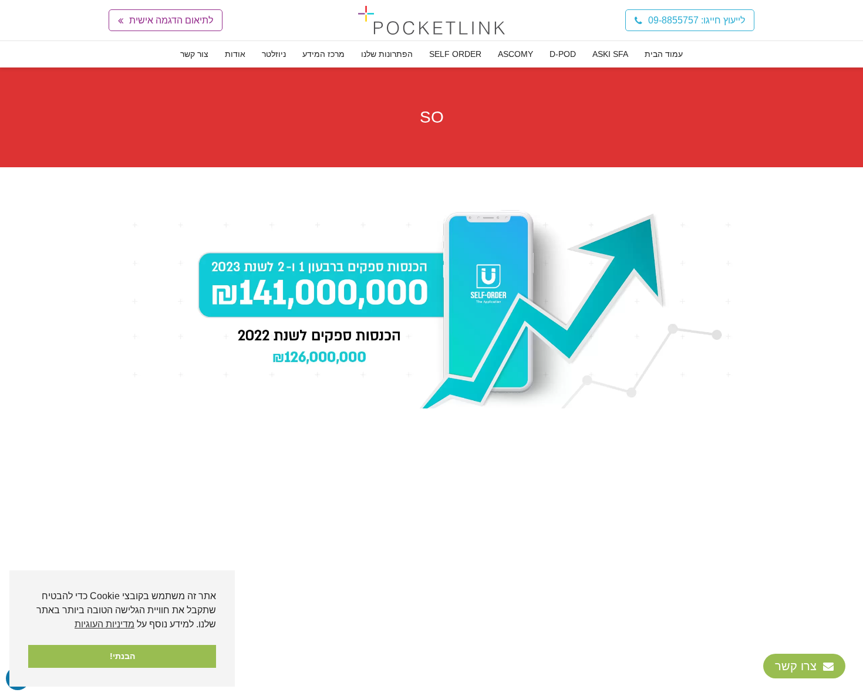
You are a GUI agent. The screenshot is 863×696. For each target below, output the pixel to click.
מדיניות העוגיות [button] (104, 624)
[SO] (431, 304)
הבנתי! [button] (122, 656)
